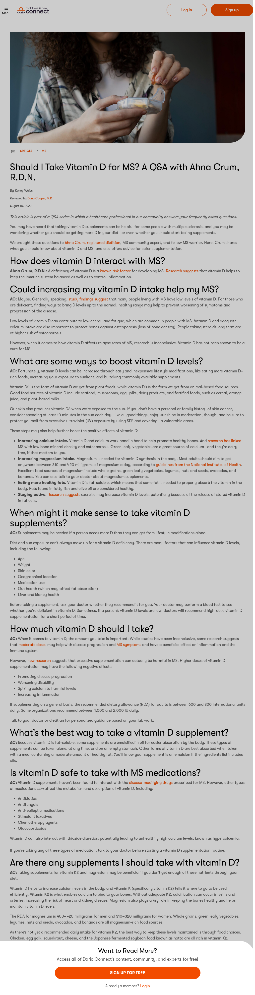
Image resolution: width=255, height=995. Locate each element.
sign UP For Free (127, 973)
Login (145, 986)
